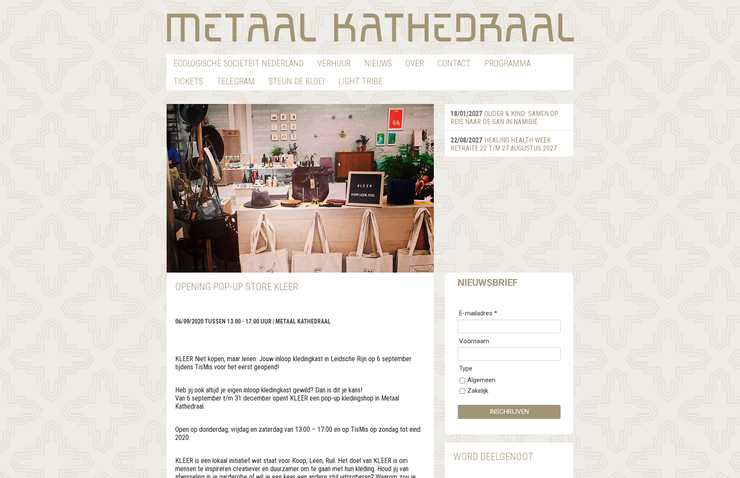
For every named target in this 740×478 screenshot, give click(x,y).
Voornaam (474, 341)
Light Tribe (360, 81)
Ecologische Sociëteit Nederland (238, 63)
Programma (507, 63)
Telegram (236, 81)
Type (465, 368)
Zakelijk (477, 391)
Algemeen (481, 380)
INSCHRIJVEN (509, 412)
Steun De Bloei (297, 81)
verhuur (334, 63)
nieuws (378, 63)
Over (415, 63)
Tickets (188, 81)
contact (454, 63)
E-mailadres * (478, 313)
